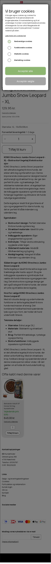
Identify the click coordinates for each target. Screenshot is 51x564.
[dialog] (25, 281)
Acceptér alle (25, 71)
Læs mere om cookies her (15, 35)
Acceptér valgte (25, 81)
